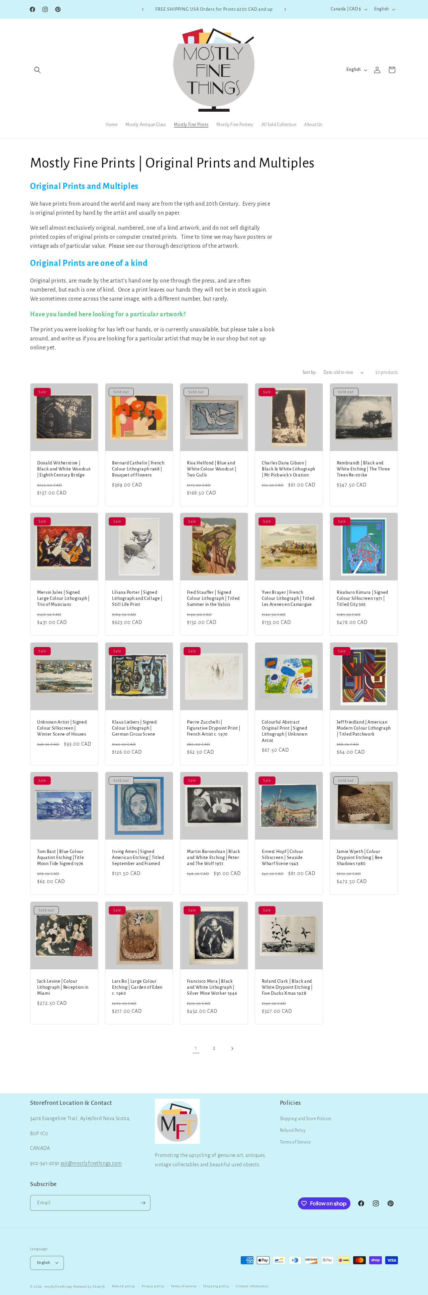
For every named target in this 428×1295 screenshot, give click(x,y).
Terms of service (183, 1286)
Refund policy (123, 1286)
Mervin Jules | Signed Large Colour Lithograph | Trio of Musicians (63, 598)
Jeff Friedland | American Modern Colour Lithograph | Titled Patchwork (364, 728)
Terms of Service (295, 1142)
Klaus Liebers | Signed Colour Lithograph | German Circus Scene (134, 728)
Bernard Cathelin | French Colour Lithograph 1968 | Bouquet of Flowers (138, 469)
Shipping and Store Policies (305, 1118)
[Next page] (232, 1048)
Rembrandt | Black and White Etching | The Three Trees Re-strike (363, 469)
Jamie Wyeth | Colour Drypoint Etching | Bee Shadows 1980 (360, 857)
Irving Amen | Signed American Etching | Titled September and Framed (138, 857)
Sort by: (310, 372)
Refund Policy (293, 1130)
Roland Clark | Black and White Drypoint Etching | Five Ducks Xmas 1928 (287, 987)
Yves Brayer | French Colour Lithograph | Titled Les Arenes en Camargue (288, 598)
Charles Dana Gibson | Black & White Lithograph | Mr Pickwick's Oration (288, 469)
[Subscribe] (142, 1203)
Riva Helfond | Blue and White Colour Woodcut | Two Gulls (211, 469)
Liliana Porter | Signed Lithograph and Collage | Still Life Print (137, 598)
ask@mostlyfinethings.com (91, 1163)
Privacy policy (153, 1286)
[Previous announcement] (142, 9)
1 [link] (196, 1048)
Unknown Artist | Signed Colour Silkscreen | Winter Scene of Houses (62, 728)
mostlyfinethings (58, 1286)
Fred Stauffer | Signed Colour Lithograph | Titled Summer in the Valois (213, 598)
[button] (37, 70)
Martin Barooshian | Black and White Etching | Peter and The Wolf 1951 (213, 857)
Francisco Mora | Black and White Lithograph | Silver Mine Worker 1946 (212, 987)
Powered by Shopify (89, 1286)
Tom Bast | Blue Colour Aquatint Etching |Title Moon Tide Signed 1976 (60, 857)
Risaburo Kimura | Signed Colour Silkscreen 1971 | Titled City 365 (362, 598)
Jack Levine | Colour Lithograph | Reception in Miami (63, 987)
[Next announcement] (285, 9)
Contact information (252, 1286)
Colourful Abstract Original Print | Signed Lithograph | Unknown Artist (284, 731)
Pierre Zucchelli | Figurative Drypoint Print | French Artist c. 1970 (213, 728)
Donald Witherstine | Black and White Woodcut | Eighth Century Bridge (64, 469)
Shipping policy (216, 1286)
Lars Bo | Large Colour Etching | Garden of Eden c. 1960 (137, 987)
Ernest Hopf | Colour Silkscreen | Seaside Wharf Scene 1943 (282, 857)
